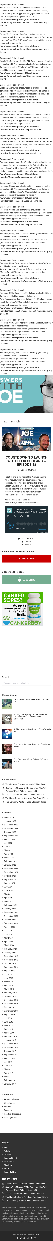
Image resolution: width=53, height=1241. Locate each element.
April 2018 (8, 1029)
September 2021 (11, 879)
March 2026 (9, 817)
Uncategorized (10, 1117)
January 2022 (10, 864)
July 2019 (8, 974)
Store (6, 1168)
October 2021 (10, 875)
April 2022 (8, 853)
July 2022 (8, 843)
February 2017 (10, 1080)
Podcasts (8, 1110)
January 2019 (10, 996)
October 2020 (10, 919)
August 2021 (9, 883)
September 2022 (11, 835)
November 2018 (11, 1003)
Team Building (10, 1172)
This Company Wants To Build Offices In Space (25, 801)
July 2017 (8, 1062)
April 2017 (8, 1072)
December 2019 (11, 956)
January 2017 (10, 1083)
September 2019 (11, 967)
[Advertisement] (22, 651)
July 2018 (8, 1018)
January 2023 (10, 821)
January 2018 (10, 1040)
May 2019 (8, 981)
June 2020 (8, 934)
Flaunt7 (37, 1234)
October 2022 (10, 832)
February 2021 (10, 905)
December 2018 (11, 999)
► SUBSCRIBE (26, 558)
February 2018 (10, 1036)
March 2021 (9, 901)
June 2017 (8, 1065)
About (6, 1147)
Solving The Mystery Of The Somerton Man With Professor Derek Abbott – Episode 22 (26, 1188)
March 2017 (9, 1076)
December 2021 (11, 868)
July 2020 (8, 930)
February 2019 (10, 992)
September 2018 (11, 1010)
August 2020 (9, 926)
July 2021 (8, 886)
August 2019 (9, 970)
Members (8, 1165)
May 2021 (8, 894)
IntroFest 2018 (10, 1158)
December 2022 (11, 824)
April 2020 (8, 941)
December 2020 (11, 912)
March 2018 (9, 1032)
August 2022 (9, 839)
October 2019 (10, 963)
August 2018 (9, 1014)
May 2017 (8, 1069)
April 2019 (8, 985)
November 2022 (11, 828)
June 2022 (8, 846)
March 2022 (9, 857)
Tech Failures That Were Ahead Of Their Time (25, 784)
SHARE (28, 544)
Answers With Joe (11, 1099)
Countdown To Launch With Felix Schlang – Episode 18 (26, 461)
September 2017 (11, 1054)
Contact (7, 1154)
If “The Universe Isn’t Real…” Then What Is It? (25, 794)
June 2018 (8, 1021)
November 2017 (11, 1047)
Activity (7, 1150)
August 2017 (9, 1058)
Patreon (7, 1106)
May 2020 (8, 937)
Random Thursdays (12, 1113)
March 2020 (9, 945)
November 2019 (11, 959)
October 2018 (10, 1007)
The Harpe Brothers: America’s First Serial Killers (26, 798)
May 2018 (8, 1025)
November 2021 (11, 872)
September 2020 (11, 923)
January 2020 (10, 952)
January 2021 (10, 908)
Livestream (9, 1161)
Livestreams (9, 1102)
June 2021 (8, 890)
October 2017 (10, 1051)
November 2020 (11, 916)
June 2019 (8, 978)
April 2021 (8, 897)
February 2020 (10, 948)
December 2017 (11, 1043)
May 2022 (8, 850)
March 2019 (9, 989)
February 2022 (10, 861)
